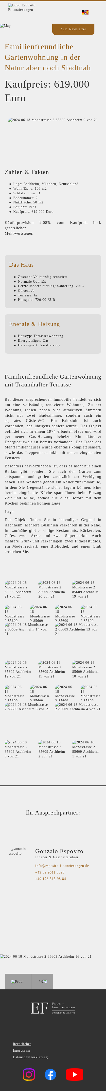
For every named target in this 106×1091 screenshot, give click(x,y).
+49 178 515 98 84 (50, 879)
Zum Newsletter (73, 29)
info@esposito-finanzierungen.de (62, 866)
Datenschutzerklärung (30, 1057)
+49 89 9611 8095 (50, 872)
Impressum (21, 1050)
